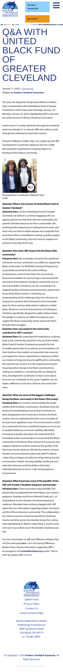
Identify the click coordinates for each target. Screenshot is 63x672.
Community (27, 88)
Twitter (30, 646)
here (23, 543)
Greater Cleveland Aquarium (28, 92)
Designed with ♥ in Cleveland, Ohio (31, 666)
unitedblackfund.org (32, 551)
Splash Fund (32, 599)
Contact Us (31, 608)
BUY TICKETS (33, 19)
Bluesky (49, 646)
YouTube (40, 646)
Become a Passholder (33, 7)
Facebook (11, 646)
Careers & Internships (31, 613)
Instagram (20, 646)
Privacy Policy (31, 603)
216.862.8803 (32, 636)
